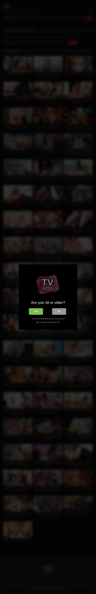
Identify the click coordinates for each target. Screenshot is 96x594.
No (59, 311)
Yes (36, 311)
